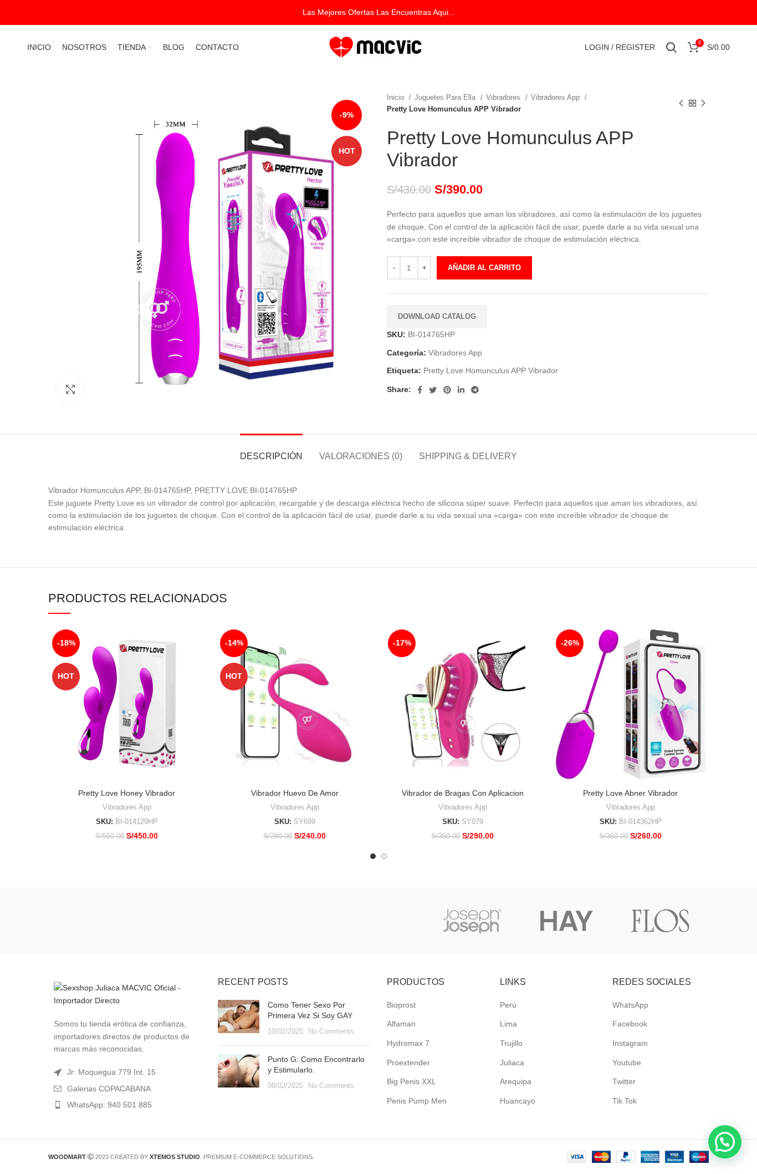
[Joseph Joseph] (471, 920)
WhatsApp (630, 1004)
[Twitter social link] (433, 390)
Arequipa (515, 1081)
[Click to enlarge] (70, 389)
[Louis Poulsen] (283, 920)
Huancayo (517, 1100)
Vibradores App (556, 97)
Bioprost (401, 1004)
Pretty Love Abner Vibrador (630, 793)
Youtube (626, 1062)
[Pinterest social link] (447, 390)
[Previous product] (681, 103)
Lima (508, 1023)
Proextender (408, 1062)
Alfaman (401, 1023)
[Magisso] (189, 920)
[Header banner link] (378, 12)
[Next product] (703, 103)
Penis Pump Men (417, 1100)
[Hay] (566, 920)
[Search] (671, 47)
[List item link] (125, 1105)
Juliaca (512, 1062)
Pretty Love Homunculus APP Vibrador (490, 370)
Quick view (197, 643)
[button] (724, 1141)
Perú (508, 1004)
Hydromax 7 (408, 1043)
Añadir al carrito (484, 267)
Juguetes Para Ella (446, 97)
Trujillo (511, 1043)
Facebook (629, 1023)
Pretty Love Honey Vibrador (126, 793)
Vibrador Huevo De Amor (295, 793)
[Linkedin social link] (461, 390)
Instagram (630, 1043)
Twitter (624, 1081)
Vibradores (504, 97)
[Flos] (660, 920)
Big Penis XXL (411, 1081)
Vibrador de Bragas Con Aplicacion (463, 793)
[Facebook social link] (420, 390)
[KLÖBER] (377, 920)
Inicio (396, 97)
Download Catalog (437, 316)
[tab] (271, 450)
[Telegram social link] (475, 390)
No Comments (331, 1031)
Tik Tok (624, 1100)
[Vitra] (95, 920)
